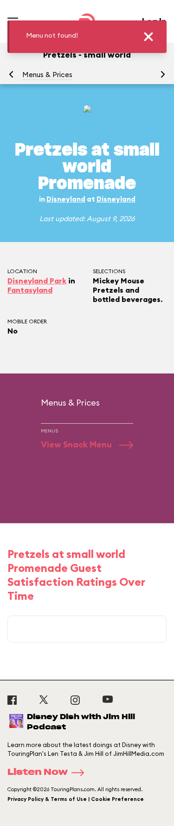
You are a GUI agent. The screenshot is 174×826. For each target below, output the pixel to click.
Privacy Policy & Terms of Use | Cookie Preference (75, 799)
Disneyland (65, 199)
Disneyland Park (36, 280)
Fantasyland (29, 290)
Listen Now (37, 772)
